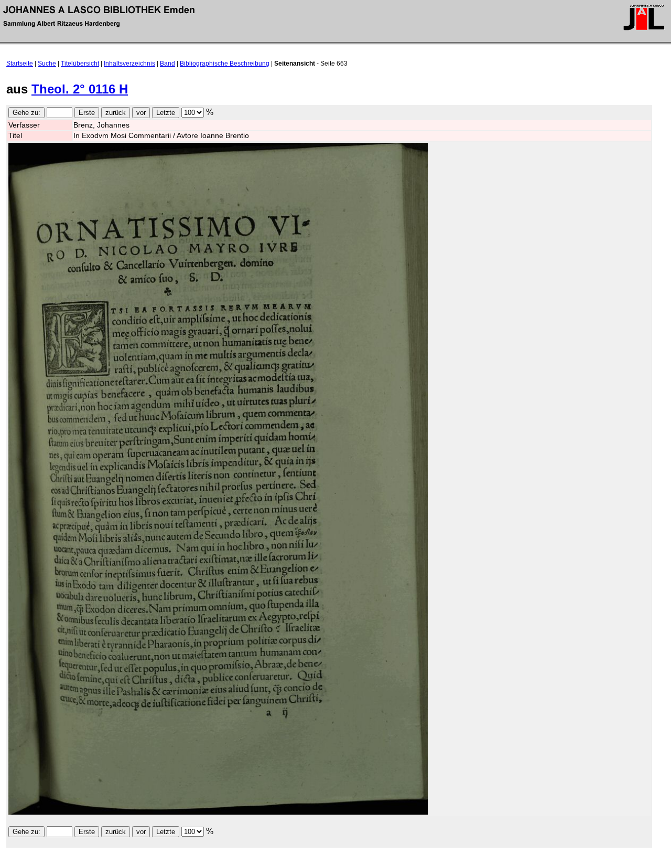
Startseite (19, 63)
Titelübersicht (80, 63)
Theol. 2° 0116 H (79, 89)
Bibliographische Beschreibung (224, 63)
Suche (47, 63)
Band (167, 63)
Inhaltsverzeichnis (129, 63)
